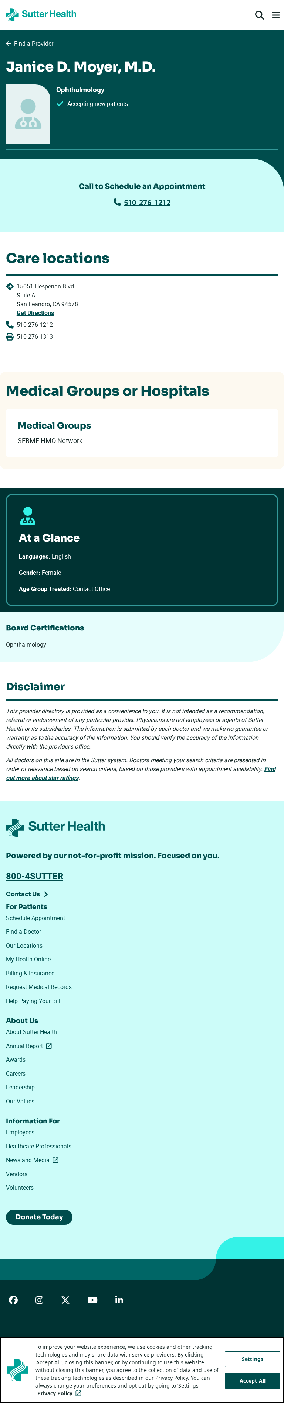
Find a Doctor (23, 931)
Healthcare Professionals (38, 1146)
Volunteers (20, 1187)
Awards (16, 1059)
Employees (20, 1132)
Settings (252, 1358)
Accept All (253, 1380)
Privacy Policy (60, 1393)
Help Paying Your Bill (33, 1001)
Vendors (16, 1174)
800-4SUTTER (34, 876)
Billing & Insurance (30, 973)
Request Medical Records (39, 987)
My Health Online (28, 959)
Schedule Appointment (35, 918)
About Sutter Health (31, 1032)
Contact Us (23, 894)
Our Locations (24, 945)
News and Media (33, 1160)
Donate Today (39, 1217)
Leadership (20, 1087)
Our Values (20, 1101)
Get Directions (35, 313)
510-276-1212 (147, 202)
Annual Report (30, 1046)
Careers (16, 1073)
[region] (142, 1370)
